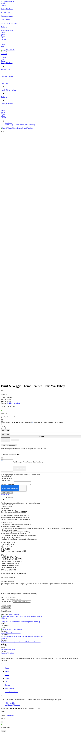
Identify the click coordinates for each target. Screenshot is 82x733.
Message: (7, 484)
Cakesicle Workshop (7, 653)
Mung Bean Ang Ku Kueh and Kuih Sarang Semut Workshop (20, 622)
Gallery (3, 32)
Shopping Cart (5, 57)
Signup (3, 46)
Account (4, 54)
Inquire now (15, 440)
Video (3, 34)
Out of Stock (5, 430)
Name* (3, 597)
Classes (3, 5)
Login (3, 44)
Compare (41, 436)
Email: (6, 480)
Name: (6, 476)
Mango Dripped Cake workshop (11, 633)
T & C (3, 38)
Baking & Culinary (7, 63)
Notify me (9, 492)
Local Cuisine (5, 83)
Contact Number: (7, 478)
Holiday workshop (7, 103)
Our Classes (8, 123)
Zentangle (4, 97)
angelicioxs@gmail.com (12, 705)
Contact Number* (6, 601)
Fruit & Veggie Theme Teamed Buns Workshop (20, 125)
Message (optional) (7, 605)
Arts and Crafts (5, 69)
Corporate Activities (7, 76)
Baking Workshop (14, 614)
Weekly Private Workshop (9, 90)
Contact (3, 39)
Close (3, 492)
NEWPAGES (10, 715)
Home (3, 3)
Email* (3, 599)
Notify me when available (9, 445)
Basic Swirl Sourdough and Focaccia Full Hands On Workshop (21, 642)
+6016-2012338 (10, 703)
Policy (3, 36)
